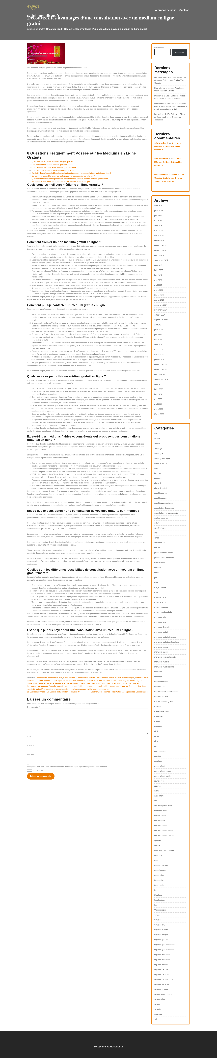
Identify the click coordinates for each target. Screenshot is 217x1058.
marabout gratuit (161, 632)
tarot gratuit (159, 880)
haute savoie (159, 562)
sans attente (159, 796)
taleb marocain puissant (164, 850)
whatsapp (158, 1014)
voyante (157, 1004)
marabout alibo (160, 617)
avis (156, 468)
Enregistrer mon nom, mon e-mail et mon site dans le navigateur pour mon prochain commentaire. (67, 767)
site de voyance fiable (163, 806)
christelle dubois (161, 488)
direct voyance (160, 528)
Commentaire (33, 707)
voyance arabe (160, 925)
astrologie (158, 448)
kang (156, 582)
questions (158, 761)
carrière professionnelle (98, 678)
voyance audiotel (161, 930)
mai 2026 (158, 220)
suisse (157, 845)
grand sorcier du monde (164, 558)
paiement (158, 726)
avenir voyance (160, 463)
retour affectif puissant (163, 771)
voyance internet (161, 964)
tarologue (158, 855)
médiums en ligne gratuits (116, 683)
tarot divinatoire (160, 870)
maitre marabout (161, 607)
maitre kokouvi (160, 602)
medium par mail (161, 696)
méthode (60, 686)
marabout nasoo (161, 652)
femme (157, 548)
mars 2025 (158, 290)
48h (155, 433)
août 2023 (158, 384)
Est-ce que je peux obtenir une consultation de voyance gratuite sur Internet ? (63, 176)
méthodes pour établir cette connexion (80, 686)
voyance (157, 920)
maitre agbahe (160, 597)
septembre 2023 (161, 379)
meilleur (157, 706)
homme (157, 567)
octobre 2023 (159, 374)
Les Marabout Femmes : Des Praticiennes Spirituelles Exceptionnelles (119, 692)
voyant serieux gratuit (163, 994)
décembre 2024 (160, 305)
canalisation (83, 678)
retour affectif (159, 766)
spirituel (157, 840)
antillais (157, 443)
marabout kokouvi (161, 647)
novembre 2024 (160, 310)
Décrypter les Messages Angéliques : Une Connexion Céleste (169, 89)
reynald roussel (160, 781)
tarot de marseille (161, 865)
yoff (155, 1019)
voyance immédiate (162, 959)
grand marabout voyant (163, 553)
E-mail (30, 746)
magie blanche (160, 587)
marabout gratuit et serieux (165, 637)
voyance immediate (162, 954)
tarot (156, 860)
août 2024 (158, 325)
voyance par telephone (163, 979)
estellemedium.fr (43, 15)
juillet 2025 (158, 270)
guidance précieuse (55, 683)
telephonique (159, 900)
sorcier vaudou (160, 825)
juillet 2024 (158, 330)
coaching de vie (160, 493)
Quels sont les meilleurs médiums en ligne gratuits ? (53, 162)
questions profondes (54, 689)
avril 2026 (158, 225)
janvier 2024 (159, 359)
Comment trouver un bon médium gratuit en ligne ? (52, 165)
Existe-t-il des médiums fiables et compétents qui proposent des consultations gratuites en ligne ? (71, 173)
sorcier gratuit (160, 820)
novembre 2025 (160, 250)
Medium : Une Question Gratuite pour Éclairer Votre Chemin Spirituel (169, 177)
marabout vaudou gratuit (164, 667)
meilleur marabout (161, 711)
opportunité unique (117, 686)
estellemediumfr (161, 143)
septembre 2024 (161, 320)
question (157, 756)
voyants (157, 1009)
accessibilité (42, 678)
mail (156, 592)
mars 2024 (158, 349)
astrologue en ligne (162, 458)
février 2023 (159, 414)
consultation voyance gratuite (166, 513)
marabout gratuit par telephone (166, 642)
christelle (158, 483)
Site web (30, 755)
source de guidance (101, 689)
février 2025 (159, 295)
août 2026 (158, 206)
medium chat (159, 687)
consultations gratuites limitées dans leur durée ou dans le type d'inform (106, 680)
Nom (29, 737)
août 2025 (158, 265)
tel (155, 890)
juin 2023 (158, 394)
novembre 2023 (160, 369)
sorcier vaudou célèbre (163, 830)
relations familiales (70, 689)
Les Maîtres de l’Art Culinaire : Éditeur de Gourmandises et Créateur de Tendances (169, 117)
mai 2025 (158, 280)
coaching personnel (162, 498)
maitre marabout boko (163, 612)
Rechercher (159, 47)
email (156, 538)
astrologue (158, 453)
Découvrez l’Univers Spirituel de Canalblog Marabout (168, 146)
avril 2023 (158, 404)
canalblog (158, 478)
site (155, 801)
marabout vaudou (161, 662)
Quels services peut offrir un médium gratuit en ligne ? (54, 170)
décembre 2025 (160, 245)
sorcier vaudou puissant (164, 835)
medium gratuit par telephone (166, 691)
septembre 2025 (161, 260)
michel (157, 721)
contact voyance (161, 518)
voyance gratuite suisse (164, 949)
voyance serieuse (161, 984)
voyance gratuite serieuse (164, 945)
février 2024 (159, 354)
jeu (155, 577)
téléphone (158, 895)
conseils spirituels (58, 680)
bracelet (157, 473)
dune (156, 533)
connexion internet (42, 680)
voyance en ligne (161, 935)
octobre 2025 (159, 255)
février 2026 (159, 235)
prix (155, 746)
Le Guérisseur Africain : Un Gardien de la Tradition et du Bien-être (53, 692)
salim (156, 791)
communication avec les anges (121, 678)
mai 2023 (158, 399)
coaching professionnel (163, 503)
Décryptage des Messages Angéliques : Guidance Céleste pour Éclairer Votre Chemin (170, 80)
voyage (157, 915)
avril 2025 (158, 285)
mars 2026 (158, 230)
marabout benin (160, 622)
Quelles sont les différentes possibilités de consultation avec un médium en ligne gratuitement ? (70, 179)
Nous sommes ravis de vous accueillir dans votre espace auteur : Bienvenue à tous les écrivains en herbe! (170, 106)
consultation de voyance (164, 508)
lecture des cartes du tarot (74, 683)
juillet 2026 (158, 211)
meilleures (158, 716)
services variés (85, 689)
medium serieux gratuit (163, 701)
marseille (158, 672)
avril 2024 (158, 345)
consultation (71, 680)
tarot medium (159, 885)
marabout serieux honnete (165, 657)
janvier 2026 (159, 240)
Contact (184, 10)
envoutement (159, 543)
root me (157, 786)
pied (156, 731)
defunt (156, 523)
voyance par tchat (161, 974)
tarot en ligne (159, 875)
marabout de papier (162, 627)
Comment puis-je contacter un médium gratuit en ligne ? (54, 167)
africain (157, 438)
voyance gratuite (161, 940)
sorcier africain (160, 816)
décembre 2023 (160, 364)
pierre (156, 741)
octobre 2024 (159, 315)
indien (156, 572)
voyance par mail (161, 969)
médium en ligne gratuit (95, 683)
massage (158, 677)
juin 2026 (158, 216)
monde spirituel (103, 686)
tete (155, 905)
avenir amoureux (70, 678)
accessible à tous (55, 678)
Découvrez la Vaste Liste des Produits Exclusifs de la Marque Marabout (170, 97)
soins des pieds (160, 811)
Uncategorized (54, 29)
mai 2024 (158, 340)
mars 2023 (158, 409)
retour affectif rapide (162, 776)
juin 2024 (158, 335)
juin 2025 (158, 275)
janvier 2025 (159, 300)
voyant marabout (161, 989)
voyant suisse (160, 999)
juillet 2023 (158, 389)
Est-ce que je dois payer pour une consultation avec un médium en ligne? (61, 181)
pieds (156, 736)
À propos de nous (165, 10)
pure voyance (160, 751)
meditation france (161, 682)
